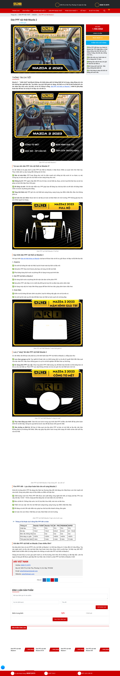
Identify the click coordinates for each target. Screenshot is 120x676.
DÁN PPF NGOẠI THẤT (55, 11)
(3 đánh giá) (22, 23)
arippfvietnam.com (28, 619)
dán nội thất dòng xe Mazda (30, 258)
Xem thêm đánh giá (60, 664)
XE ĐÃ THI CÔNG (94, 11)
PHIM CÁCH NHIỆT (70, 11)
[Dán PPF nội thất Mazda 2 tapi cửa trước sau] (47, 537)
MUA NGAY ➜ (97, 38)
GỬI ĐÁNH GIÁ (101, 652)
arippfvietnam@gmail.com (29, 616)
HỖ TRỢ (82, 11)
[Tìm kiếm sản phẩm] (104, 10)
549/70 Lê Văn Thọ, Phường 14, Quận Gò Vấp (73, 5)
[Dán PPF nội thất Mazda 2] (47, 126)
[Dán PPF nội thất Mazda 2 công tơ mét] (47, 392)
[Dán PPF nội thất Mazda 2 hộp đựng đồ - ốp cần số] (47, 457)
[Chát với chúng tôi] (3, 667)
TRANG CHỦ (16, 11)
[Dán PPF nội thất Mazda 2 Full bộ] (47, 225)
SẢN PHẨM (25, 11)
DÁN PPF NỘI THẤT (39, 11)
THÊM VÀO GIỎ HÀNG (98, 43)
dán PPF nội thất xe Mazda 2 (61, 86)
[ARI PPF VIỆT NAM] (17, 4)
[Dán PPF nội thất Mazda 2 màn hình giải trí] (47, 323)
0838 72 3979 (104, 5)
